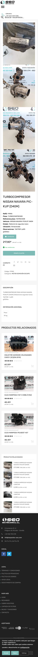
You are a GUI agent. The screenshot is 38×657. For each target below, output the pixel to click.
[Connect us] (3, 554)
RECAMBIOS (5, 600)
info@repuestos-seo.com (13, 537)
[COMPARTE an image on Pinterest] (25, 262)
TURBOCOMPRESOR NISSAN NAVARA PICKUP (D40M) (23, 464)
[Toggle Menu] (2, 7)
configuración (24, 647)
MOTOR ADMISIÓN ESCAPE (21, 274)
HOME (3, 597)
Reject (15, 653)
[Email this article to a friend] (13, 265)
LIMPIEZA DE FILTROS (8, 606)
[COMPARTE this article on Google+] (21, 262)
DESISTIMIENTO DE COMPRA (11, 583)
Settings (24, 653)
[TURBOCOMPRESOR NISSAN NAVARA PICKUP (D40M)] (8, 467)
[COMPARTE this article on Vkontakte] (29, 262)
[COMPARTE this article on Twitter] (17, 262)
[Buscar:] (16, 17)
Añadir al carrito (19, 253)
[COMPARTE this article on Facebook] (13, 262)
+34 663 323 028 (11, 16)
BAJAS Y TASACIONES (9, 609)
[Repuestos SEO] (19, 2)
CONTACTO (5, 612)
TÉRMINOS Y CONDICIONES (10, 570)
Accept (6, 653)
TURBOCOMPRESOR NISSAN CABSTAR (23, 483)
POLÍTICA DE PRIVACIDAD (10, 573)
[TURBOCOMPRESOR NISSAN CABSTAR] (8, 485)
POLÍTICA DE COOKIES (8, 576)
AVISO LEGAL (5, 580)
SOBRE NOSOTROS (7, 603)
